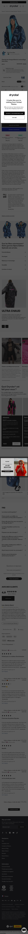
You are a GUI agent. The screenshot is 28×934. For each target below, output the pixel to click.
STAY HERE (14, 117)
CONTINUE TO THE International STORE (14, 113)
